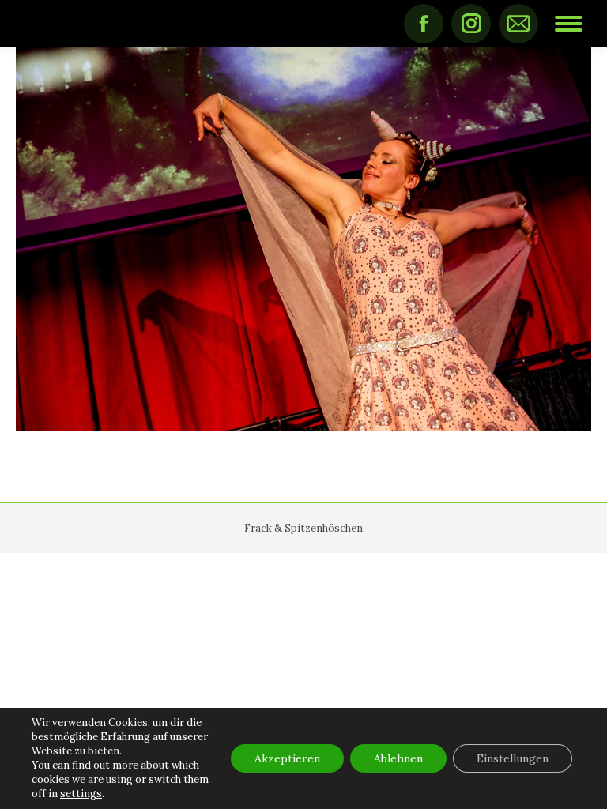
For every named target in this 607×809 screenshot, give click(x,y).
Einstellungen (513, 758)
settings (81, 793)
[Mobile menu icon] (568, 24)
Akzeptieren (287, 758)
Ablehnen (398, 758)
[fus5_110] (303, 239)
